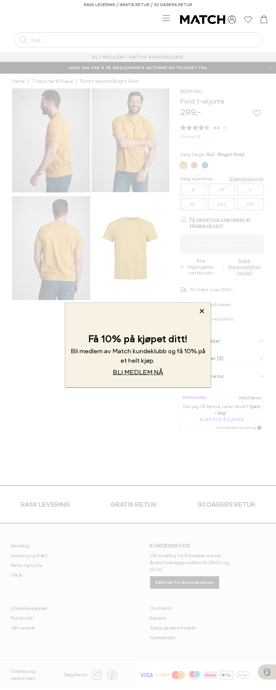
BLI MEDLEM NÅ (138, 372)
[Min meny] (232, 19)
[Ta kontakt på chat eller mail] (267, 672)
